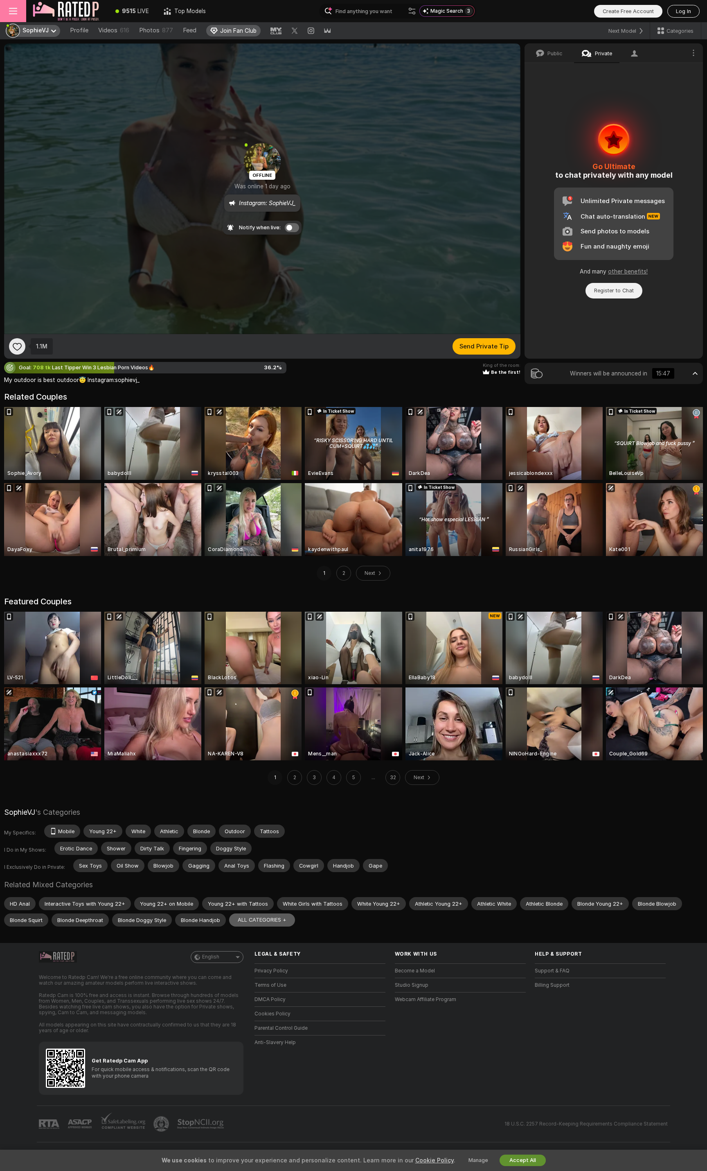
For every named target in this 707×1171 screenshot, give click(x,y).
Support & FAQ (552, 971)
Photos (156, 30)
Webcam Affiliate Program (425, 999)
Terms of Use (270, 985)
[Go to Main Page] (67, 11)
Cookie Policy (434, 1160)
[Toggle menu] (13, 11)
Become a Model (415, 971)
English (210, 957)
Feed (189, 30)
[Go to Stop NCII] (201, 1124)
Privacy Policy (271, 971)
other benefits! (628, 271)
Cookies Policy (272, 1014)
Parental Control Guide (281, 1028)
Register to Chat (614, 290)
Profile (79, 30)
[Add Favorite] (17, 346)
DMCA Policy (270, 999)
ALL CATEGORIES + (262, 920)
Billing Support (552, 985)
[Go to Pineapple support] (162, 1124)
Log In (683, 11)
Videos (113, 30)
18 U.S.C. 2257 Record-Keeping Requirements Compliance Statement (586, 1124)
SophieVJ (19, 812)
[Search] (412, 11)
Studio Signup (411, 985)
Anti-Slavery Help (275, 1042)
